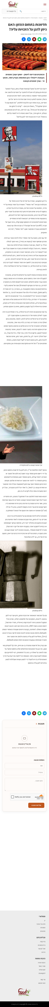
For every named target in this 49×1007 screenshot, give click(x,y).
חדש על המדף (41, 924)
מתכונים (42, 931)
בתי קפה (42, 942)
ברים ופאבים (41, 945)
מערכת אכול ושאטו (26, 34)
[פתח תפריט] (45, 4)
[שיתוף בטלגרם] (45, 39)
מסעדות (42, 928)
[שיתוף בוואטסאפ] (39, 39)
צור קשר (42, 980)
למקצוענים (42, 973)
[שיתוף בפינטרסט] (34, 39)
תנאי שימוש (41, 983)
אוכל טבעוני (41, 949)
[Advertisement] (24, 365)
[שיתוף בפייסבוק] (24, 39)
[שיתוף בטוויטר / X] (29, 39)
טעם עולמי (42, 970)
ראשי (45, 18)
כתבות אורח (34, 18)
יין (44, 920)
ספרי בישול (42, 966)
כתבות (41, 18)
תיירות (43, 952)
